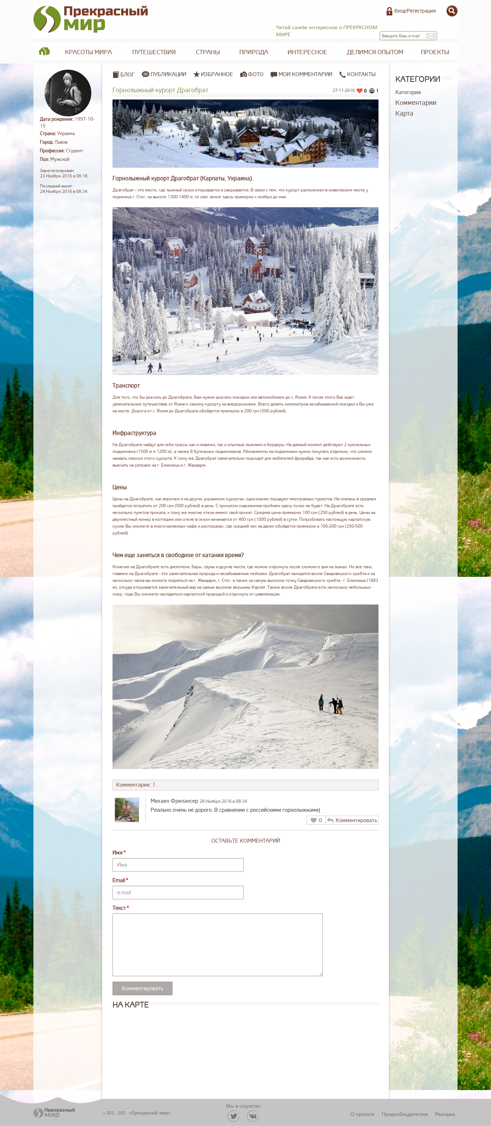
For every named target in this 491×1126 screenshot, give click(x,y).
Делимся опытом (375, 52)
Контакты (361, 74)
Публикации (168, 74)
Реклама (445, 1113)
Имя (118, 852)
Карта (404, 113)
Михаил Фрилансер (174, 801)
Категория (408, 92)
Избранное (217, 74)
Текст (119, 908)
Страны (208, 52)
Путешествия (154, 52)
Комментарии (415, 103)
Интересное (307, 52)
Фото (255, 74)
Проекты (435, 52)
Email (119, 880)
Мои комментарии (304, 74)
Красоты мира (88, 52)
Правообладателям (405, 1113)
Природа (253, 52)
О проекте (362, 1113)
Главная (44, 52)
